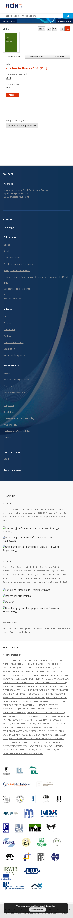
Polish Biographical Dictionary (18, 264)
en (68, 28)
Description (9, 348)
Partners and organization (16, 379)
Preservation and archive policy (19, 418)
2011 (8, 77)
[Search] (68, 15)
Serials (7, 251)
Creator (7, 323)
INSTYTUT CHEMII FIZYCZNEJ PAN (42, 686)
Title (6, 316)
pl (62, 28)
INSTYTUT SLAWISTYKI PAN (16, 720)
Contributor (9, 329)
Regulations (9, 412)
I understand (37, 909)
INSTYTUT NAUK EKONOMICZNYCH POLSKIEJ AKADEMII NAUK (36, 738)
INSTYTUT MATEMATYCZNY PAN (17, 660)
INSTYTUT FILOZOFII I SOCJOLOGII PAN (27, 693)
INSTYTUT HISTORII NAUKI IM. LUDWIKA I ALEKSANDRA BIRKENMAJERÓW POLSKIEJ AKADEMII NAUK (35, 735)
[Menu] (69, 2)
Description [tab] (14, 56)
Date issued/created (13, 342)
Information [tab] (36, 56)
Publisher (8, 336)
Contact (7, 437)
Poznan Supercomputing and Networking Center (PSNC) (38, 912)
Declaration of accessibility (17, 431)
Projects (8, 386)
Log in (7, 458)
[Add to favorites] (49, 29)
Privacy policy (10, 424)
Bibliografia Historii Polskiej (17, 270)
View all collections (13, 298)
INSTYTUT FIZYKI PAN (45, 749)
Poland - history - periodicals (22, 125)
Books (7, 244)
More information (47, 906)
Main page (8, 227)
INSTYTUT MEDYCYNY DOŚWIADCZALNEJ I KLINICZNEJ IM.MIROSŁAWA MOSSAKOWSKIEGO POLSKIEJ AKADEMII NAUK (32, 709)
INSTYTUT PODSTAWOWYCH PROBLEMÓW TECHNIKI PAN (44, 716)
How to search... (8, 21)
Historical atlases (12, 257)
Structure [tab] (59, 56)
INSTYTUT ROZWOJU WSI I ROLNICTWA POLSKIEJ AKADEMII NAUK (32, 742)
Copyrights (9, 405)
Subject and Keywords (14, 355)
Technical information (14, 392)
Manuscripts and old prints (17, 288)
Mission (7, 373)
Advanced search (64, 21)
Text (8, 87)
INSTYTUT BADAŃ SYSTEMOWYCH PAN (35, 667)
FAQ (6, 399)
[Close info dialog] (54, 29)
